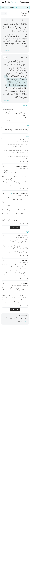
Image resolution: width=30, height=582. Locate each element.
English (15, 7)
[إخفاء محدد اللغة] (27, 7)
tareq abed (25, 260)
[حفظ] (22, 20)
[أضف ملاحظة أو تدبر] (6, 20)
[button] (25, 24)
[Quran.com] (24, 2)
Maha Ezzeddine (23, 283)
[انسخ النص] (12, 20)
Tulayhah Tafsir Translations (20, 193)
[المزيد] (3, 20)
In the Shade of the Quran (20, 166)
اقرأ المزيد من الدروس (15, 228)
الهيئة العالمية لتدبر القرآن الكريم (20, 235)
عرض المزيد (25, 158)
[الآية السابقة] (5, 13)
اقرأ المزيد (26, 117)
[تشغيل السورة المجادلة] (26, 20)
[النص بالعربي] (6, 57)
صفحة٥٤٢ (26, 16)
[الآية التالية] (2, 13)
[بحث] (5, 2)
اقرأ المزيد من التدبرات (15, 310)
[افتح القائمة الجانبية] (2, 2)
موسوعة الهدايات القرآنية (22, 140)
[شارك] (9, 20)
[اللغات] (8, 2)
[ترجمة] (4, 57)
